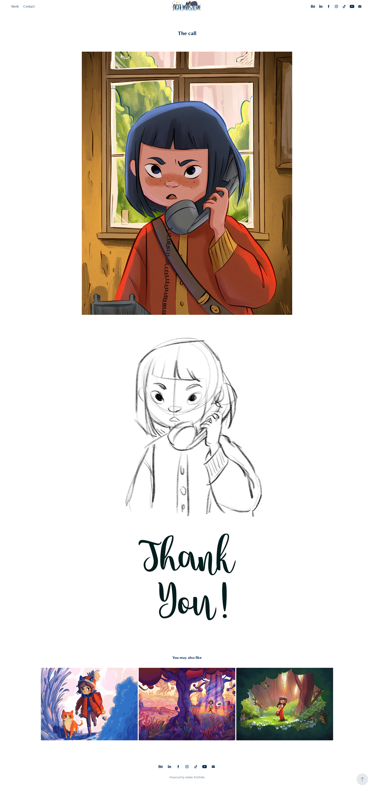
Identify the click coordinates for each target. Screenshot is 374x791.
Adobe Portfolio (195, 777)
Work (15, 6)
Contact (29, 6)
